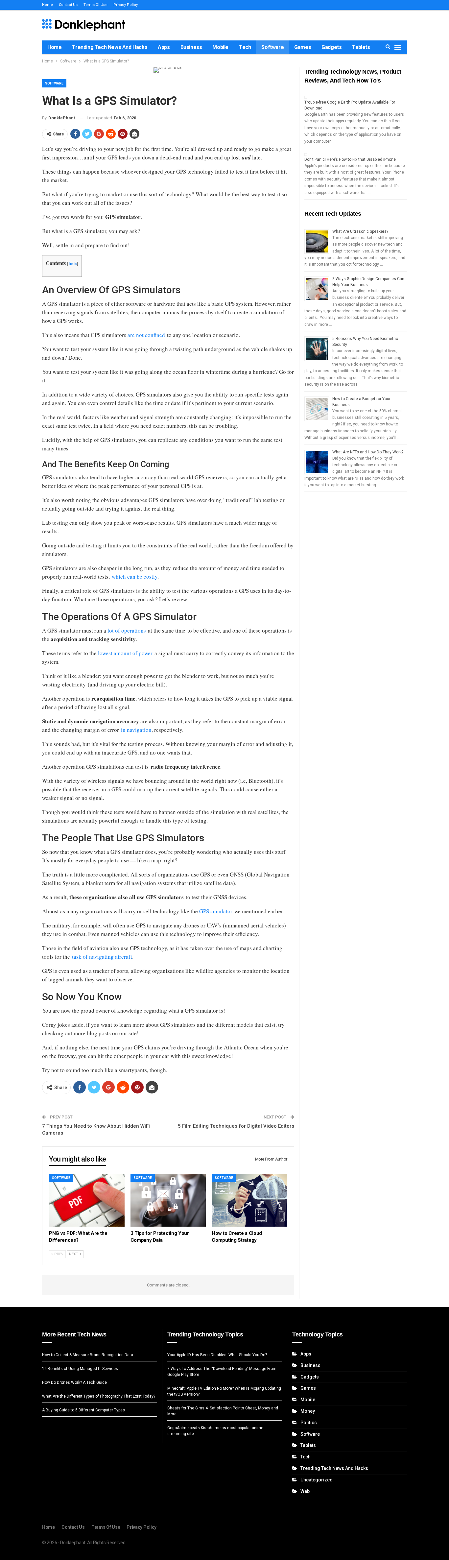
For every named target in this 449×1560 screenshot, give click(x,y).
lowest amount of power (125, 653)
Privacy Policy (125, 5)
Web (305, 1491)
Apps (164, 47)
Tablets (361, 47)
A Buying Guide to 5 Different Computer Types (83, 1410)
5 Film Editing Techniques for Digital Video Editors (236, 1126)
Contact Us (68, 5)
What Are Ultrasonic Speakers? (360, 231)
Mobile (220, 47)
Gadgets (331, 47)
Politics (308, 1422)
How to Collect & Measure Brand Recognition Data (87, 1355)
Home (47, 5)
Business (191, 47)
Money (307, 1411)
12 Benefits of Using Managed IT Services (80, 1368)
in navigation (136, 729)
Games (302, 47)
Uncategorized (316, 1479)
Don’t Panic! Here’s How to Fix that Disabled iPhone (350, 159)
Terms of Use (95, 5)
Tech (245, 47)
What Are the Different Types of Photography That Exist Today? (98, 1396)
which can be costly (134, 576)
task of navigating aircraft (102, 956)
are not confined (145, 335)
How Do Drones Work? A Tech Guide (74, 1382)
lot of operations (126, 630)
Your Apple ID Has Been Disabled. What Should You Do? (217, 1355)
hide (73, 263)
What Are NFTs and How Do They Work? (367, 452)
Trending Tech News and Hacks (109, 47)
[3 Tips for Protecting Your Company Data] (168, 1200)
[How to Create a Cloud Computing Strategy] (249, 1200)
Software (272, 47)
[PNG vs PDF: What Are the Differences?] (87, 1200)
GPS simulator (215, 911)
